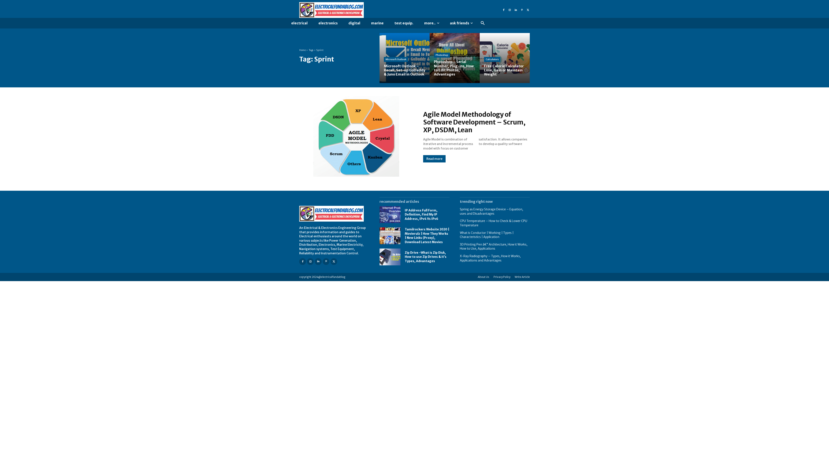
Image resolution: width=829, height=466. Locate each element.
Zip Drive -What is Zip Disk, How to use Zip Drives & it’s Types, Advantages (425, 257)
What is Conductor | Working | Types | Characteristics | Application (487, 235)
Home (302, 50)
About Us (483, 277)
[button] (482, 23)
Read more (434, 159)
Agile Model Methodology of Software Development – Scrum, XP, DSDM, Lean (474, 122)
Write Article (522, 277)
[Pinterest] (522, 10)
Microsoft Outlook (396, 59)
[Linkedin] (516, 10)
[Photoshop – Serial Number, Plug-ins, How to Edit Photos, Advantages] (455, 58)
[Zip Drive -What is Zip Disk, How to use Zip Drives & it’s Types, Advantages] (390, 257)
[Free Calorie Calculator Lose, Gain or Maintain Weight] (505, 58)
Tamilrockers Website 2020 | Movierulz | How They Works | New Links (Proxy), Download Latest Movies (427, 235)
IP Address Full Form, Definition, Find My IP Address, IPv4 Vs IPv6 (421, 214)
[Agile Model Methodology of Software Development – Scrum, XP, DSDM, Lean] (356, 136)
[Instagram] (510, 10)
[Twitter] (528, 10)
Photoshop (442, 55)
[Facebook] (504, 10)
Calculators (492, 59)
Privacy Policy (502, 277)
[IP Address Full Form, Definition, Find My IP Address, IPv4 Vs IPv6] (390, 214)
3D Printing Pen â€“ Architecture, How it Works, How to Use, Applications (493, 246)
